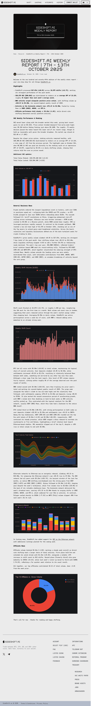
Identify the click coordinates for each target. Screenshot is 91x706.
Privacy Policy (42, 703)
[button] (85, 2)
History (60, 2)
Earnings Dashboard (80, 661)
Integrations (77, 641)
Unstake (38, 2)
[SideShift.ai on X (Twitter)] (4, 654)
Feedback (56, 661)
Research (21, 54)
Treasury (75, 665)
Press (77, 679)
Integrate (49, 2)
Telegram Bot (77, 649)
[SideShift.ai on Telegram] (9, 654)
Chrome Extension (79, 653)
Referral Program (79, 657)
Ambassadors (80, 691)
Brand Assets (80, 683)
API (73, 645)
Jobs (76, 687)
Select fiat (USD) (60, 645)
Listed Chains (58, 657)
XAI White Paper (81, 675)
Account (56, 641)
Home (15, 54)
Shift (29, 2)
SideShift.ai (21, 74)
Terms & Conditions (28, 703)
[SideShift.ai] (8, 2)
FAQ (54, 649)
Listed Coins (58, 653)
